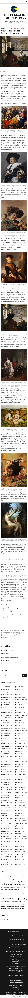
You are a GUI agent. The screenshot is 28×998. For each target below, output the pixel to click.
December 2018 (5, 805)
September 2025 (19, 699)
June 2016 (4, 844)
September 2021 (19, 761)
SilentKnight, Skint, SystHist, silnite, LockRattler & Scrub (15, 940)
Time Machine (13, 906)
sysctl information (16, 978)
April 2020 (4, 784)
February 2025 (5, 710)
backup (20, 876)
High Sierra (21, 882)
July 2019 (17, 795)
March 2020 (18, 784)
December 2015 (5, 851)
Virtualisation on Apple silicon (16, 970)
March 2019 (18, 800)
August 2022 (4, 748)
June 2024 (4, 720)
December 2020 (5, 774)
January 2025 (19, 710)
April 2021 (4, 769)
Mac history (9, 890)
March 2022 (18, 754)
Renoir (19, 901)
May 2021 (18, 766)
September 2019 (19, 792)
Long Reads (16, 987)
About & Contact (8, 934)
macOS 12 (5, 894)
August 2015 (4, 857)
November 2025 (19, 697)
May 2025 (18, 705)
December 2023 (5, 728)
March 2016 (18, 846)
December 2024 (5, 712)
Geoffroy (12, 632)
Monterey (18, 896)
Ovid (17, 898)
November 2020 (19, 774)
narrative (9, 899)
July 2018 (17, 810)
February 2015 (5, 864)
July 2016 (17, 841)
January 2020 (19, 787)
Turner (23, 906)
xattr (16, 908)
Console (21, 878)
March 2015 (18, 862)
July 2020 (17, 779)
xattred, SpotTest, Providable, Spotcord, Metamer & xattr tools (15, 952)
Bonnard (5, 878)
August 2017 (4, 826)
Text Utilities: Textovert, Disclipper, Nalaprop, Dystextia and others (15, 976)
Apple (7, 876)
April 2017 (4, 831)
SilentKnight (22, 904)
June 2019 (4, 797)
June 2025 (4, 705)
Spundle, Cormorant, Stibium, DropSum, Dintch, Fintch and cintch (15, 967)
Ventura (12, 908)
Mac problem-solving (11, 994)
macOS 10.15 (17, 892)
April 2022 (4, 754)
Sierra (18, 904)
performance (4, 901)
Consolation (17, 878)
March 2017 (18, 831)
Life (19, 28)
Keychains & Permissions (13, 983)
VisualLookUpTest (12, 985)
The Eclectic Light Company (14, 16)
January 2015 (19, 864)
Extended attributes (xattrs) (16, 980)
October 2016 (5, 839)
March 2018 (18, 815)
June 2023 (4, 736)
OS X (14, 899)
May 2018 (18, 813)
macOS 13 (10, 894)
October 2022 (5, 746)
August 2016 (4, 841)
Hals (17, 632)
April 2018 (4, 815)
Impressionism (5, 887)
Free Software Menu (7, 650)
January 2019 (19, 802)
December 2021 (5, 759)
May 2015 (18, 859)
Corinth (2, 879)
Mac (2, 890)
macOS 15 (19, 894)
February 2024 (5, 725)
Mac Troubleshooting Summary (10, 657)
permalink (6, 637)
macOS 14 (15, 894)
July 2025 (17, 702)
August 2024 (4, 717)
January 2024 (19, 725)
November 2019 (19, 790)
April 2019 (4, 800)
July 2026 (17, 687)
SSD (6, 906)
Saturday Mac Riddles (16, 990)
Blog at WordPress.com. (14, 931)
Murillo (3, 636)
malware (24, 894)
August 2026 (4, 687)
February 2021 (5, 772)
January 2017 (19, 833)
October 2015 (5, 854)
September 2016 (19, 839)
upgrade (8, 908)
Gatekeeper (11, 881)
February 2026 (5, 694)
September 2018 (19, 808)
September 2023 (19, 730)
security (8, 904)
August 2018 (4, 810)
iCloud (23, 884)
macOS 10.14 (10, 892)
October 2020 (5, 777)
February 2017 (5, 833)
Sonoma (3, 906)
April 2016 (4, 846)
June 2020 (4, 782)
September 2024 (19, 715)
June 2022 (4, 751)
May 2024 (18, 720)
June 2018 (4, 813)
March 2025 (18, 707)
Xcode (18, 908)
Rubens (3, 904)
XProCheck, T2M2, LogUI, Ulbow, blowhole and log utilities (15, 945)
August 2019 (4, 795)
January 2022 (19, 756)
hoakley (3, 28)
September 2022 (19, 746)
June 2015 (4, 859)
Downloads (22, 935)
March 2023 (18, 738)
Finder (2, 881)
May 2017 (18, 828)
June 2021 (4, 766)
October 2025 (5, 699)
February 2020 (5, 787)
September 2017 (19, 823)
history (2, 884)
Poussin (12, 901)
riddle (23, 901)
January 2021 (19, 772)
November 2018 (19, 805)
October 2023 (5, 730)
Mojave (10, 896)
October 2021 (5, 761)
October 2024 (5, 715)
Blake (2, 878)
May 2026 (18, 689)
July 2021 (17, 764)
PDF (24, 983)
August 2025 (4, 702)
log (22, 887)
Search (25, 1)
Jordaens (13, 634)
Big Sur (24, 876)
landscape (13, 887)
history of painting (12, 884)
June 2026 (4, 689)
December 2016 (5, 836)
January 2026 (19, 694)
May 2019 (18, 797)
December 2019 (5, 790)
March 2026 (18, 692)
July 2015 (17, 857)
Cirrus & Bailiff (16, 971)
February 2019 (5, 802)
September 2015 (19, 854)
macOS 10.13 (4, 892)
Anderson (4, 632)
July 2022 (17, 748)
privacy (16, 901)
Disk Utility (11, 879)
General (16, 28)
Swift (8, 906)
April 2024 (4, 723)
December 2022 (5, 743)
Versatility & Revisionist (16, 954)
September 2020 (19, 777)
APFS (2, 876)
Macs (8, 935)
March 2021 (18, 769)
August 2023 (4, 733)
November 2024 (19, 712)
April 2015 (4, 862)
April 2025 (4, 707)
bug (9, 878)
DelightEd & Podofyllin (16, 956)
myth (3, 899)
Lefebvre (19, 634)
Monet (14, 896)
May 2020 (18, 782)
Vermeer (16, 636)
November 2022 (19, 743)
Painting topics (23, 992)
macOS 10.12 (22, 889)
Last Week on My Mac (11, 992)
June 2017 (4, 828)
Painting (23, 28)
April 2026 (4, 692)
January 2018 (19, 818)
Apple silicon (13, 876)
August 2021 (4, 764)
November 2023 (19, 728)
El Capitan (16, 880)
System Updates (5, 653)
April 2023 (4, 738)
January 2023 (19, 741)
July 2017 (17, 826)
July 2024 (17, 717)
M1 (24, 887)
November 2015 (19, 851)
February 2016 (5, 849)
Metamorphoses (4, 896)
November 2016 (19, 836)
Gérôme (15, 881)
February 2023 (5, 741)
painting (8, 636)
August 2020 (4, 779)
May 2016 (18, 844)
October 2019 (5, 792)
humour (8, 634)
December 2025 (5, 697)
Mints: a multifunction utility (16, 947)
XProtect (22, 908)
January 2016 (19, 849)
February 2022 (5, 756)
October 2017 (5, 823)
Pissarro (8, 901)
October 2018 (5, 808)
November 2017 (19, 821)
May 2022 (18, 751)
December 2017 (5, 821)
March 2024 (18, 723)
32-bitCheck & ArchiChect (16, 982)
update (4, 908)
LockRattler (19, 887)
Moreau (22, 896)
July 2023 (17, 733)
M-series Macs (5, 660)
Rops (12, 636)
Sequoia (13, 904)
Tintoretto (19, 906)
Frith (8, 632)
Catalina (12, 878)
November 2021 (19, 759)
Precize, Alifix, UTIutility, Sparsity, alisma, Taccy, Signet (15, 960)
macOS (16, 890)
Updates (22, 985)
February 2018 (5, 818)
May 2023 (18, 736)
